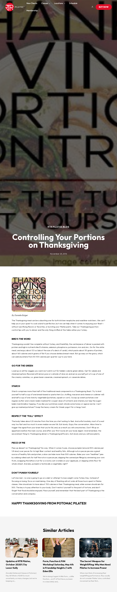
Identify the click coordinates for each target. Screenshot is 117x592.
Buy (104, 7)
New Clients (32, 3)
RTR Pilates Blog (58, 227)
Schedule (73, 3)
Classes (44, 3)
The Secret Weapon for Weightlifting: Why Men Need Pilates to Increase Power (95, 564)
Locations (58, 3)
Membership (32, 10)
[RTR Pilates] (14, 7)
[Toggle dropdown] (49, 3)
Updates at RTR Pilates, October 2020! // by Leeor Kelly (18, 564)
